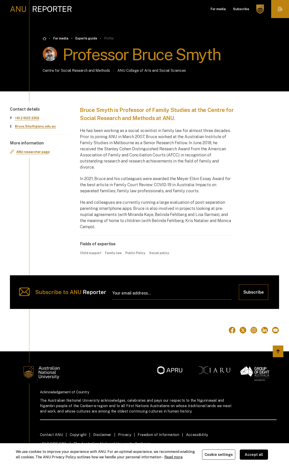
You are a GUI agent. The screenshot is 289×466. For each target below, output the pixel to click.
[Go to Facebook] (232, 330)
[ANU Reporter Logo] (41, 9)
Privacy (124, 435)
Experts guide (86, 38)
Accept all (254, 454)
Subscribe (241, 9)
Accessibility (197, 435)
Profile (109, 38)
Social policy (159, 253)
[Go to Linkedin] (264, 330)
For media (218, 9)
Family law (113, 253)
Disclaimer (102, 435)
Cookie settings (219, 454)
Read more (173, 457)
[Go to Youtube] (275, 330)
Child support (90, 253)
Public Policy (135, 253)
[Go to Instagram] (253, 330)
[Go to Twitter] (243, 330)
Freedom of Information (158, 435)
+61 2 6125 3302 (27, 118)
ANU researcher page (33, 152)
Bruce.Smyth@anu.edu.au (35, 126)
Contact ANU (51, 435)
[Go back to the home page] (44, 38)
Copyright (78, 435)
